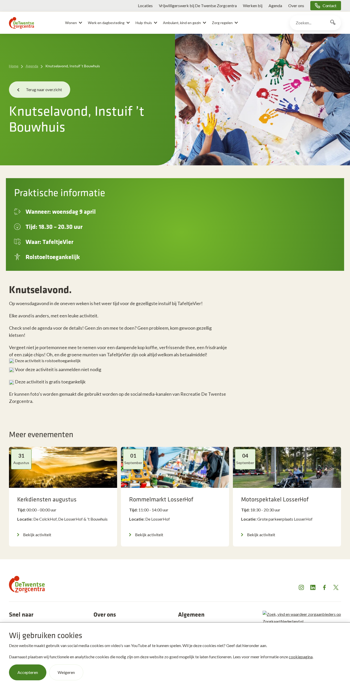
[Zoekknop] (333, 23)
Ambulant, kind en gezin (182, 22)
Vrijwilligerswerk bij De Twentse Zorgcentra (198, 5)
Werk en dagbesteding (106, 22)
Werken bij (252, 5)
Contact (329, 5)
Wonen (71, 22)
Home (13, 66)
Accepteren (27, 672)
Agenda (275, 5)
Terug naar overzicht (44, 89)
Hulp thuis (144, 22)
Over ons (296, 5)
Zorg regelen (222, 22)
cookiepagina (301, 656)
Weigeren (66, 672)
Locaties (145, 5)
